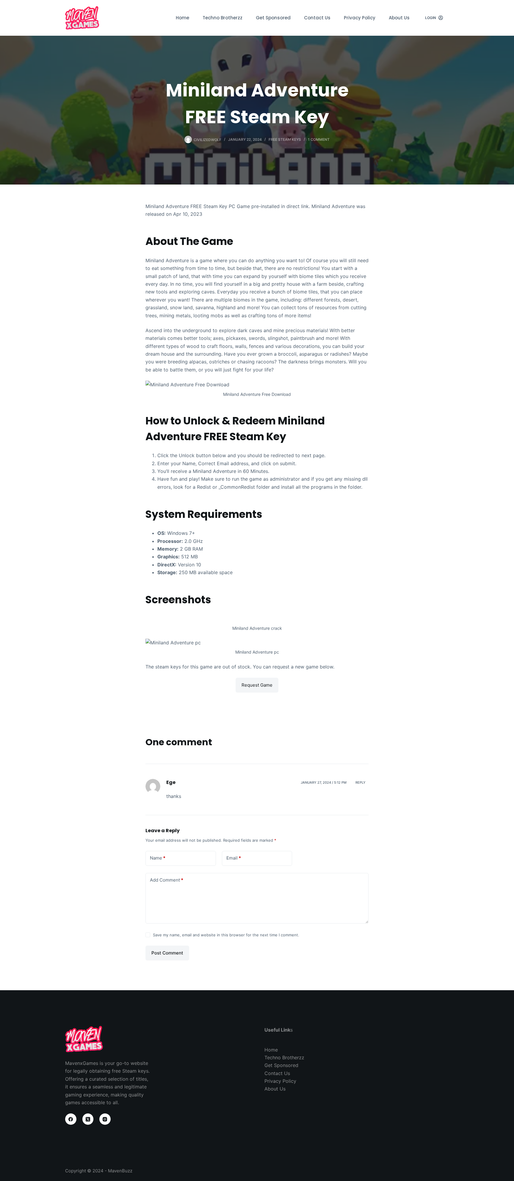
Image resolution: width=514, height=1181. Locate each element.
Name (157, 858)
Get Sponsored (273, 18)
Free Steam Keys (285, 139)
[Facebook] (70, 1119)
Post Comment (167, 953)
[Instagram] (105, 1119)
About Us (399, 18)
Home (182, 18)
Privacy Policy (359, 18)
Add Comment (166, 880)
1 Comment (319, 139)
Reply (360, 782)
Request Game (257, 685)
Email (233, 858)
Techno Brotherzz (222, 18)
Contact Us (317, 18)
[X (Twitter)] (88, 1119)
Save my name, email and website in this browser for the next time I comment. (226, 934)
